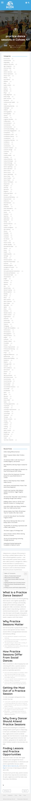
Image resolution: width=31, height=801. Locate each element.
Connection (7, 144)
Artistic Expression (8, 74)
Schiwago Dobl (7, 364)
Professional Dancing (9, 349)
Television (6, 415)
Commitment (7, 125)
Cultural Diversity (8, 159)
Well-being (6, 434)
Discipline (6, 185)
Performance (7, 330)
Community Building (9, 129)
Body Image (7, 96)
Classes (6, 115)
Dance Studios (7, 178)
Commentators (8, 123)
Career (5, 104)
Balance (6, 89)
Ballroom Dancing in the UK (9, 799)
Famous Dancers (8, 223)
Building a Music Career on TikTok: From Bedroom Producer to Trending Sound (14, 502)
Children (6, 110)
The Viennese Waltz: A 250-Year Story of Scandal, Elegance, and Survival (14, 460)
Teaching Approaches (9, 404)
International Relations (9, 273)
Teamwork (6, 405)
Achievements (7, 60)
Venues (5, 428)
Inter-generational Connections (12, 271)
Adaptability (7, 62)
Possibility (6, 343)
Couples (6, 153)
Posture (6, 345)
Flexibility (6, 233)
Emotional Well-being (9, 197)
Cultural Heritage (8, 163)
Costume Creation (8, 148)
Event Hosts (7, 210)
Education (6, 189)
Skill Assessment (8, 375)
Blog (20, 795)
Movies (5, 295)
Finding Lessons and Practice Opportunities (15, 587)
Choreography (7, 113)
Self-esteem (7, 369)
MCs (5, 286)
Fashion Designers (8, 227)
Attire (5, 83)
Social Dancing (7, 381)
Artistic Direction (8, 72)
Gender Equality (8, 244)
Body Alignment (8, 94)
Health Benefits (8, 254)
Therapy (6, 417)
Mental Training (8, 290)
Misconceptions (8, 292)
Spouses (6, 396)
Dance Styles (7, 180)
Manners (6, 282)
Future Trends (7, 242)
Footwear (6, 235)
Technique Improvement (10, 409)
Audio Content (7, 85)
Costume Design (8, 149)
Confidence (6, 142)
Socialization (7, 390)
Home (4, 795)
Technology (7, 413)
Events (5, 212)
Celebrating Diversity (9, 106)
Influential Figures (8, 265)
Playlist (5, 337)
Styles (5, 402)
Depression (7, 184)
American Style (7, 68)
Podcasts (6, 339)
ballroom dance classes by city (11, 766)
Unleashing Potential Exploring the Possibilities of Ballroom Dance (12, 544)
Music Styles (7, 303)
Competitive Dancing (9, 140)
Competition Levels (9, 134)
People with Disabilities (9, 328)
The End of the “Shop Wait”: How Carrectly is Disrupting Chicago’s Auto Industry (15, 497)
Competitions (7, 138)
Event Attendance (8, 208)
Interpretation (7, 276)
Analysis (6, 70)
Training (6, 426)
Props (5, 352)
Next (24, 791)
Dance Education (8, 168)
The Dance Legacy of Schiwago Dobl (13, 530)
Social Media (7, 385)
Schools (6, 366)
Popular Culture (8, 341)
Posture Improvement (9, 347)
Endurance (6, 201)
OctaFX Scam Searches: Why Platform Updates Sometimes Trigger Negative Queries (13, 492)
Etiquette (6, 204)
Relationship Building (9, 358)
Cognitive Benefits (8, 119)
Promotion (6, 350)
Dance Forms (7, 172)
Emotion (6, 195)
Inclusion (6, 263)
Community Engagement (10, 130)
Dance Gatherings (8, 174)
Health (5, 252)
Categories (10, 795)
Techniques (7, 411)
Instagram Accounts (9, 267)
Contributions (7, 146)
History (5, 258)
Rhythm (6, 362)
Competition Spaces (9, 136)
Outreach (6, 318)
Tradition (6, 423)
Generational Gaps (8, 246)
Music (5, 297)
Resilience (6, 360)
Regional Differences (9, 354)
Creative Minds (7, 155)
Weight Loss (7, 432)
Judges (5, 278)
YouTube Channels (8, 440)
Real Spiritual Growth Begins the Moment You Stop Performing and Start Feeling (15, 470)
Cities (16, 795)
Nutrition (6, 311)
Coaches (6, 117)
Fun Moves (6, 239)
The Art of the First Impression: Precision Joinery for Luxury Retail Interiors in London (14, 476)
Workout (6, 436)
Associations (7, 79)
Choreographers (8, 111)
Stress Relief (7, 400)
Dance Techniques (8, 182)
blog (4, 768)
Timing (5, 421)
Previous (7, 791)
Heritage (6, 256)
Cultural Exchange (8, 161)
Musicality (6, 305)
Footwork (6, 237)
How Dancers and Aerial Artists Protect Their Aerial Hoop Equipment (15, 486)
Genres (5, 248)
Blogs (5, 92)
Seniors (5, 371)
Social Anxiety (7, 379)
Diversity (6, 187)
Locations (6, 280)
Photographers (7, 333)
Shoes (5, 373)
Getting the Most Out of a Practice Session (15, 582)
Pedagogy (6, 326)
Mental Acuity (7, 288)
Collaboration (7, 121)
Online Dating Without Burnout (12, 452)
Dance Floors (7, 170)
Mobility (6, 294)
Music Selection (8, 301)
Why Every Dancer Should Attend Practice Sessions (15, 585)
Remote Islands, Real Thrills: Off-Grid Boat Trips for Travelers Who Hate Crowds (14, 512)
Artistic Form (7, 75)
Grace (5, 250)
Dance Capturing (8, 166)
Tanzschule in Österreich (22, 799)
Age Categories (8, 66)
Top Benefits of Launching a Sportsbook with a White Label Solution (15, 526)
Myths (5, 307)
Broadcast (6, 100)
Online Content (7, 314)
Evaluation (6, 206)
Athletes (6, 81)
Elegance (6, 191)
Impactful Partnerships (9, 261)
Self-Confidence (8, 368)
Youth (5, 438)
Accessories (7, 58)
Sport (5, 392)
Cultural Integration (9, 165)
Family (5, 221)
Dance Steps (7, 176)
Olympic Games (8, 313)
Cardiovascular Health (9, 102)
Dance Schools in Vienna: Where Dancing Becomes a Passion (14, 534)
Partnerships (7, 322)
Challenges (6, 108)
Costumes (6, 151)
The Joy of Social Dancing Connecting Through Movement (13, 539)
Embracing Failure (8, 193)
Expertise (6, 216)
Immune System (8, 259)
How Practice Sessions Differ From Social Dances (14, 580)
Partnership (7, 320)
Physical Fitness (8, 335)
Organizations (7, 316)
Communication (8, 127)
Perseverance (7, 331)
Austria (5, 87)
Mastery (6, 284)
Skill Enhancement (8, 377)
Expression (6, 220)
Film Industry (7, 229)
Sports (5, 394)
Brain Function (7, 98)
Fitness (5, 231)
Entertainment (7, 203)
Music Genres (7, 299)
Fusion (5, 240)
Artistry (5, 77)
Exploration (6, 218)
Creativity (6, 157)
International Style (8, 275)
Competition (7, 132)
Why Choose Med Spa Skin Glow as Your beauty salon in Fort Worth (14, 521)
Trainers (6, 424)
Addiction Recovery (9, 64)
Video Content (7, 430)
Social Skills (6, 388)
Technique (6, 407)
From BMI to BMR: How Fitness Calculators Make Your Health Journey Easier (15, 507)
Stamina (6, 398)
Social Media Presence (9, 386)
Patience (6, 324)
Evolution (6, 214)
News (5, 45)
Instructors (6, 269)
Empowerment (7, 199)
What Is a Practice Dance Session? (13, 576)
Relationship (7, 356)
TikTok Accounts (8, 419)
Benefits (6, 91)
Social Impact (7, 383)
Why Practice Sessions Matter (12, 577)
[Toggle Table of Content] (24, 573)
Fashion (6, 225)
